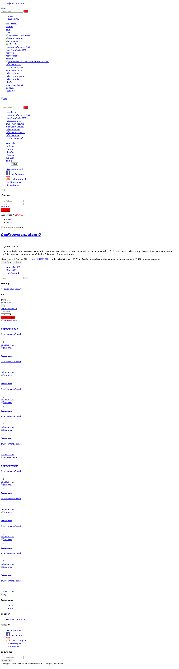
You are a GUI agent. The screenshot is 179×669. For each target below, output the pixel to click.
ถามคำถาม (7, 262)
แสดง (34, 259)
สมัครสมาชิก (6, 660)
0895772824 (43, 259)
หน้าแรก (9, 219)
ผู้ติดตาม (11, 270)
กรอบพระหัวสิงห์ (9, 329)
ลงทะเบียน (20, 3)
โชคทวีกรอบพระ (17, 174)
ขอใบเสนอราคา (7, 345)
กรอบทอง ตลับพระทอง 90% (18, 47)
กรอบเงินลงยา (12, 55)
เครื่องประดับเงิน (12, 79)
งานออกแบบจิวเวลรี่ (14, 85)
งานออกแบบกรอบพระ (15, 67)
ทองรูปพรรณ (11, 23)
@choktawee (12, 185)
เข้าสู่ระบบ (10, 3)
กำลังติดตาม (12, 273)
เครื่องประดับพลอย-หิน (15, 76)
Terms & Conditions (15, 619)
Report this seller (9, 308)
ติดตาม (18, 262)
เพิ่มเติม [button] (9, 82)
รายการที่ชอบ (13, 18)
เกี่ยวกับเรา (10, 90)
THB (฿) (9, 160)
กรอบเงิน (10, 53)
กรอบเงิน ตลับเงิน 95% (16, 50)
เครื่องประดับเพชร (13, 64)
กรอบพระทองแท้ (9, 466)
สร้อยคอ (9, 26)
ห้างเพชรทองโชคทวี (14, 169)
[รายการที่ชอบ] (2, 323)
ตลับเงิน (9, 58)
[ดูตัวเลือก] (5, 323)
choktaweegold (18, 179)
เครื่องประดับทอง (13, 73)
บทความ (9, 149)
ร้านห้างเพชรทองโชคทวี (21, 235)
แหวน (8, 29)
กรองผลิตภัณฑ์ (8, 317)
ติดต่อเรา (10, 88)
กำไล (8, 32)
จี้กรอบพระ (6, 356)
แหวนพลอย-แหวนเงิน (15, 70)
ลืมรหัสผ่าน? (6, 206)
